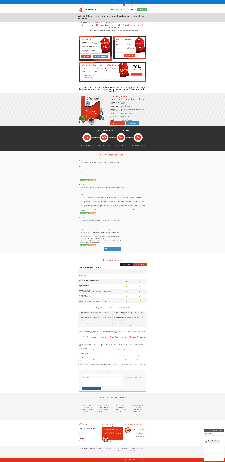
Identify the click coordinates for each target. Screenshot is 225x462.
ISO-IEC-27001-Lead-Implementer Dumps (137, 450)
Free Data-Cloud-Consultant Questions (104, 413)
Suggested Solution (84, 180)
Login (139, 5)
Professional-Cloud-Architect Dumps (104, 448)
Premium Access (142, 9)
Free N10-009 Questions (87, 403)
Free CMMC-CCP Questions (104, 405)
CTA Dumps (137, 452)
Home (112, 9)
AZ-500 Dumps (87, 450)
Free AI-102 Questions (87, 407)
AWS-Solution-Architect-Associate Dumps (87, 448)
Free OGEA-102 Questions (121, 409)
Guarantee (95, 459)
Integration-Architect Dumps (87, 452)
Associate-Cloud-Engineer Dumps (104, 450)
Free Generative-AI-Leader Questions (121, 411)
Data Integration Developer (93, 22)
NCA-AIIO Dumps (104, 455)
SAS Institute (85, 22)
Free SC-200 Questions (87, 409)
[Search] (124, 5)
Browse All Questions (101, 56)
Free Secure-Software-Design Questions (87, 413)
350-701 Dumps (121, 450)
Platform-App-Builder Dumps (137, 448)
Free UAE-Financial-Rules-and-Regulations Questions (138, 414)
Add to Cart (86, 56)
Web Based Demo (134, 123)
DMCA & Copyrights (117, 459)
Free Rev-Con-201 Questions (104, 400)
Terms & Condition (102, 459)
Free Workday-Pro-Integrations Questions (121, 413)
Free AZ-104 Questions (120, 403)
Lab (117, 9)
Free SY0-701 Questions (87, 400)
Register (132, 5)
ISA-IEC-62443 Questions (87, 411)
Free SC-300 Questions (104, 409)
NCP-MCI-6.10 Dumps (87, 455)
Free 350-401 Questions (137, 403)
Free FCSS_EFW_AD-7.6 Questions (137, 411)
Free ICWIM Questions (121, 407)
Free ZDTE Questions (138, 400)
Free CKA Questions (137, 407)
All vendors (124, 9)
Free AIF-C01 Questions (120, 405)
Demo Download (117, 123)
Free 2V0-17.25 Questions (87, 405)
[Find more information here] (214, 445)
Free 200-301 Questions (104, 403)
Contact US (109, 459)
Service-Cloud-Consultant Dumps (121, 448)
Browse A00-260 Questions (113, 248)
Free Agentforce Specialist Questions (104, 411)
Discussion (92, 180)
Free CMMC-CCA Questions (137, 405)
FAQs (90, 459)
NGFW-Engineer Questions (137, 409)
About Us (85, 459)
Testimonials (132, 9)
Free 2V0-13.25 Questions (121, 400)
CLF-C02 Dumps (104, 452)
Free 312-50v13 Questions (104, 407)
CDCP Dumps (120, 452)
